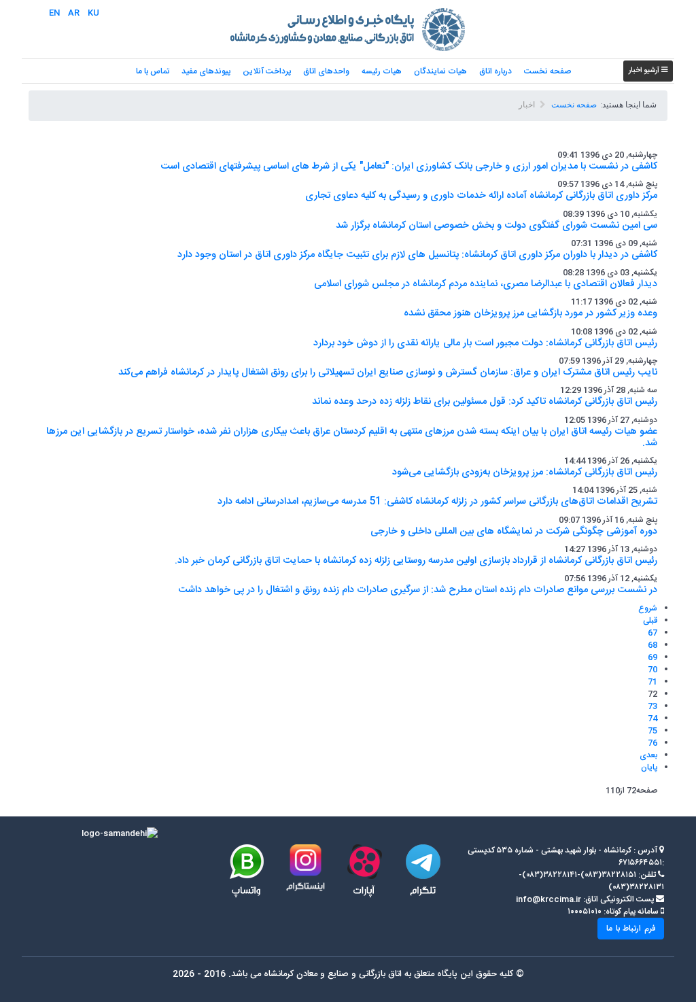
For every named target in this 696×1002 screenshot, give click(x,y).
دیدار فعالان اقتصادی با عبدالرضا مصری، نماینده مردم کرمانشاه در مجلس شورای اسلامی (485, 284)
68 (652, 645)
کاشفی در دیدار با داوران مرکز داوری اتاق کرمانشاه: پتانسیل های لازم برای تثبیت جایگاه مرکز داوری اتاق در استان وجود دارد (417, 255)
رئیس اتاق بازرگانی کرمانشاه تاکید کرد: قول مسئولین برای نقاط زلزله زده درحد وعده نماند (484, 402)
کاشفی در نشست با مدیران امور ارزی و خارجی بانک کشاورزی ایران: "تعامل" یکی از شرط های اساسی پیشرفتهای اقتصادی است (408, 166)
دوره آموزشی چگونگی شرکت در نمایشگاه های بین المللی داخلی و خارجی (513, 531)
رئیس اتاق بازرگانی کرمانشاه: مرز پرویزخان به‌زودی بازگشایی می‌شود (524, 472)
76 (652, 743)
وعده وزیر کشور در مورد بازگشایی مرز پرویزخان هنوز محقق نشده (530, 313)
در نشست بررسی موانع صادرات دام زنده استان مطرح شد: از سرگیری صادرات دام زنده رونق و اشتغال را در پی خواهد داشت (417, 590)
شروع (647, 608)
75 (652, 731)
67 (652, 633)
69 (652, 657)
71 (652, 682)
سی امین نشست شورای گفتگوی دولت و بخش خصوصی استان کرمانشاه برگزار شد (496, 226)
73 (652, 706)
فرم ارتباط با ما (630, 928)
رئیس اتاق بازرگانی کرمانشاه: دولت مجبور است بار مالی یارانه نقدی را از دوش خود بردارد (485, 343)
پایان (649, 767)
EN (54, 13)
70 (652, 669)
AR (74, 13)
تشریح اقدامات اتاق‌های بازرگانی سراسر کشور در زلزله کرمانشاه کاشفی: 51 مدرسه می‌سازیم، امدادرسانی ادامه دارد (437, 502)
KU (93, 13)
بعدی (648, 755)
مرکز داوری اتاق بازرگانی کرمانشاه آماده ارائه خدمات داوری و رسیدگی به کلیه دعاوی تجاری (481, 196)
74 (652, 718)
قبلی (650, 620)
